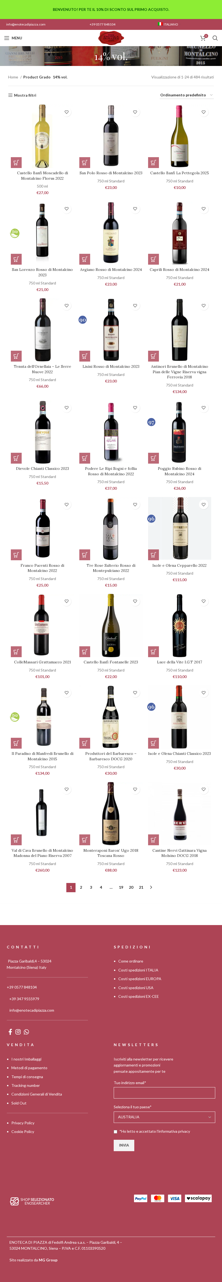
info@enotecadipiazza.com (25, 24)
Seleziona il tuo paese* (133, 1106)
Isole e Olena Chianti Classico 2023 (179, 753)
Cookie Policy (22, 1131)
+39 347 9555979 (24, 998)
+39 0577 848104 (102, 24)
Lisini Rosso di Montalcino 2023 (111, 366)
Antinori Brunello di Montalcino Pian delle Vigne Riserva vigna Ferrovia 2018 (179, 371)
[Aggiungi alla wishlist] (66, 112)
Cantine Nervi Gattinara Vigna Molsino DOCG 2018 (179, 853)
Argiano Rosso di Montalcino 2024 (111, 269)
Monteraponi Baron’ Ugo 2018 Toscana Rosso (110, 853)
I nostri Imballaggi (26, 1058)
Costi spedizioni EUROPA (139, 978)
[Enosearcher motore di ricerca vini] (32, 1200)
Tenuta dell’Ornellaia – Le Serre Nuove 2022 (42, 369)
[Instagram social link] (18, 1031)
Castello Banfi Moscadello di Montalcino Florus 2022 (42, 175)
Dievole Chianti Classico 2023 (42, 468)
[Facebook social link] (10, 1031)
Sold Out (19, 1102)
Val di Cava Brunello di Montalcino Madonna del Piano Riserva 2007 (42, 853)
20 (131, 887)
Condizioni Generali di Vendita (36, 1094)
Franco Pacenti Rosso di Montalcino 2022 (42, 568)
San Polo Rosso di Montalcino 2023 (111, 172)
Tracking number (25, 1085)
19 (121, 887)
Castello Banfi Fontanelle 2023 (111, 662)
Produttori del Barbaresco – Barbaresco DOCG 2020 (110, 756)
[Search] (215, 38)
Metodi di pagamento (29, 1067)
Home (13, 77)
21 (141, 887)
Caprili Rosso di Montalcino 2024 (179, 269)
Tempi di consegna (27, 1076)
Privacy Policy (22, 1122)
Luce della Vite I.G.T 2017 (179, 662)
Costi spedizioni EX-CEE (138, 996)
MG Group (48, 1259)
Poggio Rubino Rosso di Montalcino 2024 (179, 471)
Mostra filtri (25, 95)
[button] (16, 162)
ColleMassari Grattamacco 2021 (42, 662)
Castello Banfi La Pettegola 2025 (179, 172)
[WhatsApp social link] (26, 1031)
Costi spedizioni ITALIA (138, 969)
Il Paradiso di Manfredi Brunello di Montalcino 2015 (42, 756)
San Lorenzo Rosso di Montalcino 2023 (42, 272)
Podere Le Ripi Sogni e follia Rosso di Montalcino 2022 (111, 471)
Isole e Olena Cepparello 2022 (179, 565)
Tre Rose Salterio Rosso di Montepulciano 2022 (111, 568)
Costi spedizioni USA (136, 987)
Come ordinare (130, 961)
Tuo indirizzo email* (130, 1082)
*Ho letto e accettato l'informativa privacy (154, 1131)
